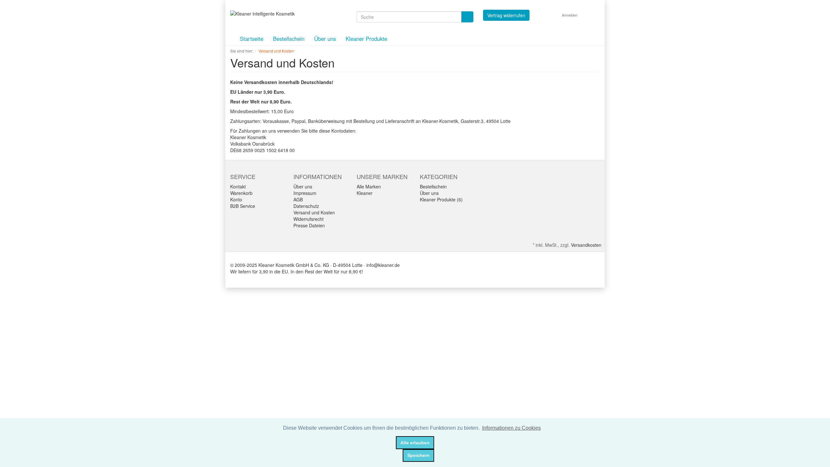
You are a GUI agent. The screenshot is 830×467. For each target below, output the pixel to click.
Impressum (304, 193)
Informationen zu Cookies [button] (511, 428)
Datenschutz (306, 206)
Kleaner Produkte (366, 38)
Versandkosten (586, 245)
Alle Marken (369, 186)
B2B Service (242, 206)
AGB (298, 199)
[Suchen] (467, 16)
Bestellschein (288, 38)
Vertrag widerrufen (506, 15)
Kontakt (238, 186)
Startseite (251, 38)
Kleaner (365, 193)
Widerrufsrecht (308, 219)
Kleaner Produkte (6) (441, 199)
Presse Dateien (309, 225)
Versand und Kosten (314, 212)
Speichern (418, 455)
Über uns (325, 38)
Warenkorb (241, 193)
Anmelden (570, 15)
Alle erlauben (415, 442)
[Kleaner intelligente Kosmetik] (262, 13)
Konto (236, 199)
